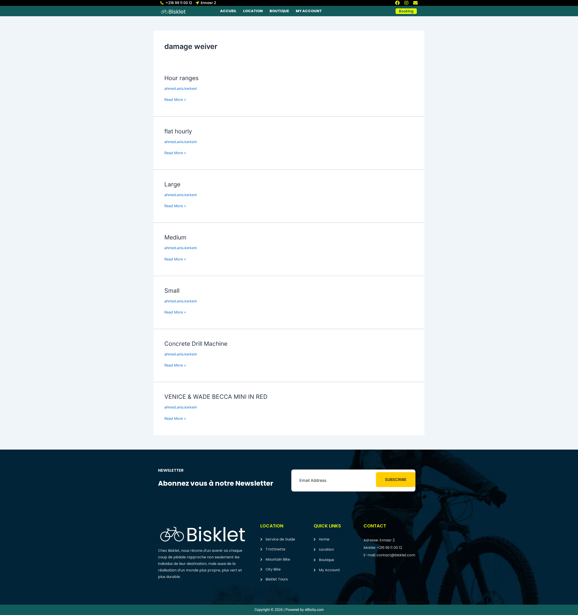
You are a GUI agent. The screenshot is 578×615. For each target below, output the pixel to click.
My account (309, 11)
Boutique (279, 11)
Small (171, 290)
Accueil (228, 11)
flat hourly (178, 131)
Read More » (175, 99)
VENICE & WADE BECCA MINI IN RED (216, 396)
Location (253, 11)
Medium (175, 237)
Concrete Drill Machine (195, 343)
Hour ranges (181, 77)
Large (172, 184)
